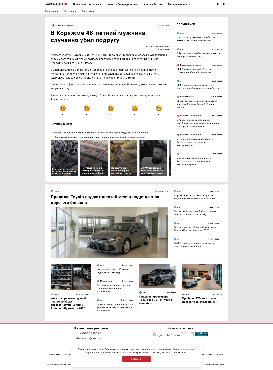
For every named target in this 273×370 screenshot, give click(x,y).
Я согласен (136, 359)
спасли (118, 95)
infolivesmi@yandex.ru (90, 338)
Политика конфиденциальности (209, 365)
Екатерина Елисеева (157, 46)
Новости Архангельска (66, 25)
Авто (182, 33)
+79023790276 (90, 333)
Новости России (187, 97)
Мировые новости (108, 281)
